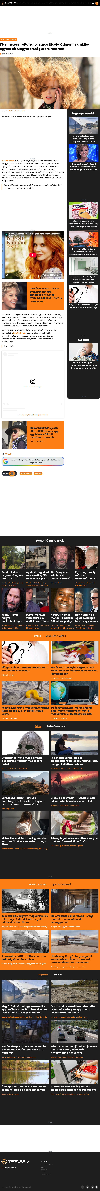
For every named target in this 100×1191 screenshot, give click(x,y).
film (3, 583)
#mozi (78, 583)
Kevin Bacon (80, 625)
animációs (64, 678)
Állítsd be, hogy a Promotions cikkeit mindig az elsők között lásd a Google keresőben (36, 461)
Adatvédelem (44, 1172)
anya (24, 849)
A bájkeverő (31, 625)
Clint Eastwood (32, 585)
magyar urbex (7, 926)
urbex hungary (25, 926)
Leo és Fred (68, 967)
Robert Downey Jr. (65, 628)
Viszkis (9, 628)
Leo (75, 967)
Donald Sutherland (37, 583)
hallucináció (77, 768)
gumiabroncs (81, 1017)
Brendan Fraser (42, 625)
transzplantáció (8, 849)
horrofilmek (90, 625)
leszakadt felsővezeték (11, 1017)
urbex (16, 926)
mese (56, 678)
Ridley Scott (86, 583)
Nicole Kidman (8, 161)
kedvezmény (84, 1094)
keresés (15, 1094)
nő (21, 849)
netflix (14, 628)
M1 (74, 1057)
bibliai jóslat (65, 805)
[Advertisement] (50, 20)
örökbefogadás (76, 845)
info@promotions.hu (10, 1168)
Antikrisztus (74, 805)
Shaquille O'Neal (57, 625)
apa (12, 808)
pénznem (13, 718)
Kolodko (54, 967)
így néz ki (38, 474)
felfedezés (23, 768)
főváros (64, 718)
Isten (53, 768)
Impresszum (44, 1170)
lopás (9, 1057)
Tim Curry (58, 583)
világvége (55, 805)
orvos (57, 768)
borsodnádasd (73, 926)
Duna (4, 1094)
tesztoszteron (66, 768)
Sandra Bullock (11, 583)
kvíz (3, 675)
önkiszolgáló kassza (70, 1094)
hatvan (23, 1057)
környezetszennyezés (66, 1017)
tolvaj (4, 1057)
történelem (36, 926)
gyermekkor (64, 845)
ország (57, 718)
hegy (8, 808)
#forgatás (43, 585)
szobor (60, 967)
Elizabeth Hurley (32, 628)
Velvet (8, 454)
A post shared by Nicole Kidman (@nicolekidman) (33, 415)
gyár (65, 926)
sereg (70, 1057)
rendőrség (31, 1057)
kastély (44, 926)
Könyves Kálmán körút (38, 1017)
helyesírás (9, 675)
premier (78, 585)
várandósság (32, 849)
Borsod (4, 964)
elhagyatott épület (33, 964)
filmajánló (13, 585)
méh (17, 849)
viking (4, 768)
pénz (7, 718)
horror (85, 585)
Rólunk (42, 1167)
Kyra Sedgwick (87, 628)
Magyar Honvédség (59, 1057)
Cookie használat (45, 1174)
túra (3, 808)
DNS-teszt (55, 845)
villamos (24, 1017)
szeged (54, 1017)
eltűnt (9, 1094)
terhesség (43, 849)
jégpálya (15, 1057)
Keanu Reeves (11, 625)
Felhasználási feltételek (47, 1165)
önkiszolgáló (56, 1094)
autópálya (80, 1057)
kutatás (15, 768)
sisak (9, 768)
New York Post (19, 333)
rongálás (81, 967)
